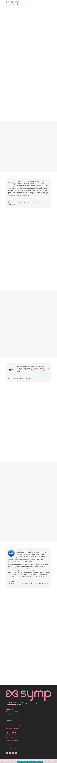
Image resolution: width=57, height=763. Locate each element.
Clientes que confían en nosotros (14, 717)
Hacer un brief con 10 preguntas (13, 728)
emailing (29, 498)
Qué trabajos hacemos (11, 714)
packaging (29, 496)
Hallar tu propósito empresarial (13, 725)
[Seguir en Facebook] (7, 753)
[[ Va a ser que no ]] (43, 762)
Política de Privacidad (39, 678)
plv (7, 501)
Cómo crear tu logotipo (11, 723)
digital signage (14, 501)
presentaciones (11, 498)
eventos (23, 501)
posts (42, 498)
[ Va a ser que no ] (31, 762)
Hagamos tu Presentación (12, 737)
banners (47, 498)
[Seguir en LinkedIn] (13, 753)
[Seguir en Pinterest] (16, 753)
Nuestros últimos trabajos (12, 711)
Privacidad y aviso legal (11, 744)
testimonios (10, 530)
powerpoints (41, 142)
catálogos (21, 498)
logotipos (31, 142)
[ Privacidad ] (40, 762)
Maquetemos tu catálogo (12, 740)
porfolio (24, 528)
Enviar (46, 667)
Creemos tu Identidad (11, 734)
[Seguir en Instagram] (10, 753)
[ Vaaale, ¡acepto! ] (22, 762)
